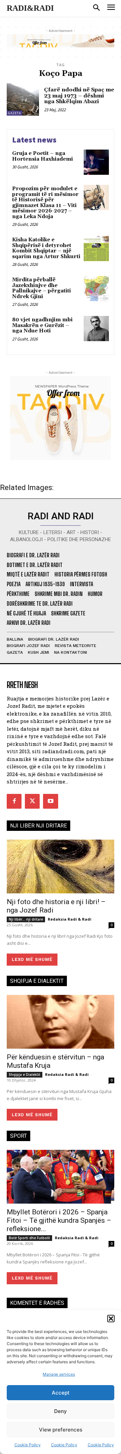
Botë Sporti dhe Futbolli (29, 1238)
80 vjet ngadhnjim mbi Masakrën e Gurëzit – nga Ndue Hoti (42, 325)
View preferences (60, 1429)
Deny (60, 1411)
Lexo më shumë (32, 959)
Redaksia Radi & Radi (69, 919)
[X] (32, 801)
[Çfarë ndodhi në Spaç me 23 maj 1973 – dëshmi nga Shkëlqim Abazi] (23, 99)
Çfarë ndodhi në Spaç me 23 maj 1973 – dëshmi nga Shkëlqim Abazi (79, 95)
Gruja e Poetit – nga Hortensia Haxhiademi (42, 156)
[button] (111, 1318)
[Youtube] (50, 801)
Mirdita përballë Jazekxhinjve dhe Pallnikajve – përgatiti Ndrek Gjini (41, 288)
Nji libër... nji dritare (26, 919)
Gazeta (14, 113)
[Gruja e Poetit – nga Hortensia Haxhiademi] (96, 162)
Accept (61, 1392)
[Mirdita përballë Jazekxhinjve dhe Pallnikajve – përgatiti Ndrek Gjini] (96, 288)
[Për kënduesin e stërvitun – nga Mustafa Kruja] (60, 1022)
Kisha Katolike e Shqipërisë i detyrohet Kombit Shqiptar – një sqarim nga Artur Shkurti (46, 248)
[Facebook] (14, 801)
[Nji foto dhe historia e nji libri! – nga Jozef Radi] (60, 866)
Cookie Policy (27, 1444)
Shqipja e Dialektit (24, 1074)
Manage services (59, 1374)
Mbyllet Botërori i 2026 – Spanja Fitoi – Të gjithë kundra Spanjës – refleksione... (59, 1220)
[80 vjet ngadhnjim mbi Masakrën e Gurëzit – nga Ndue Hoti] (96, 328)
